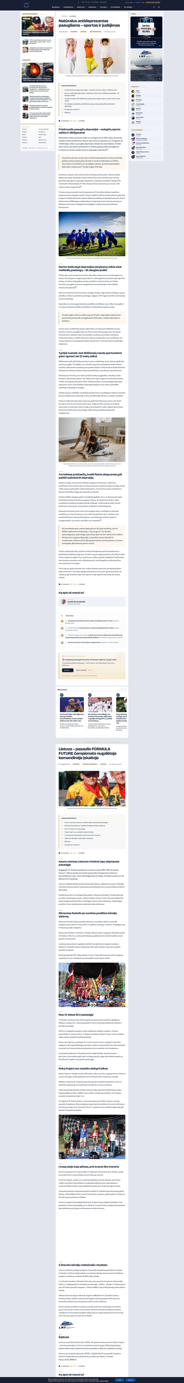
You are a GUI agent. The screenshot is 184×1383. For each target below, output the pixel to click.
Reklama (24, 142)
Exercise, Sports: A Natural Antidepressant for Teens (96, 628)
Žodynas (24, 140)
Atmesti (130, 1380)
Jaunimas (72, 16)
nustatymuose (104, 1381)
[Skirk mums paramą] (146, 32)
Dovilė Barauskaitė (109, 32)
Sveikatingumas (95, 31)
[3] (76, 287)
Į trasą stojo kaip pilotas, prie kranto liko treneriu (82, 835)
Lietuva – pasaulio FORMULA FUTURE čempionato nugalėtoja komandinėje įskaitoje (87, 753)
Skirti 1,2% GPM (84, 670)
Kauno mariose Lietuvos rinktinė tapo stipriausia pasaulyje (86, 822)
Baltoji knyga (42, 134)
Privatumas (41, 132)
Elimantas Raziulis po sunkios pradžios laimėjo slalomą (85, 826)
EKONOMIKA (68, 7)
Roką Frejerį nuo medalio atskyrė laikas (79, 832)
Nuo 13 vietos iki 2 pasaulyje (75, 829)
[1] (107, 149)
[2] (80, 186)
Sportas (83, 31)
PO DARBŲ (128, 7)
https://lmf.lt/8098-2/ (68, 1359)
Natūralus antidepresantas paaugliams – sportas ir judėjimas (89, 23)
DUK (39, 137)
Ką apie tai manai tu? (72, 109)
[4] (100, 520)
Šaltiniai (67, 112)
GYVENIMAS (115, 7)
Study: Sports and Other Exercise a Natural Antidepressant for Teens (90, 621)
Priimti (119, 1380)
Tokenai (24, 137)
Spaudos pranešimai (90, 764)
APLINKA (103, 7)
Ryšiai (24, 134)
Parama (24, 129)
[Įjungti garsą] (160, 46)
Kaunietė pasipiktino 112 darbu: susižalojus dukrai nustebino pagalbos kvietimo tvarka (40, 107)
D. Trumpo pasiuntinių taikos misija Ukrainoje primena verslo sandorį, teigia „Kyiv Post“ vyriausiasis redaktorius (40, 115)
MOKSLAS (92, 7)
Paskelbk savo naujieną (153, 2)
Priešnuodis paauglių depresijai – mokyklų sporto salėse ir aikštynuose (91, 90)
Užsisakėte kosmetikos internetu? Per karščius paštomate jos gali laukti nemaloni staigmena (41, 49)
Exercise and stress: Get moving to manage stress (84, 642)
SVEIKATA (81, 7)
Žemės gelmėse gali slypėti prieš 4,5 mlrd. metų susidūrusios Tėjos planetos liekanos (37, 79)
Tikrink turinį (42, 140)
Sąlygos (24, 132)
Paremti (66, 670)
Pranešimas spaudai (115, 764)
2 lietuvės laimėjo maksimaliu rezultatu (79, 838)
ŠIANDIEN (56, 7)
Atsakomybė (42, 142)
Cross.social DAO (43, 129)
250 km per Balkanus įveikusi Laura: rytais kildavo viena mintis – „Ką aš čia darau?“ (40, 41)
